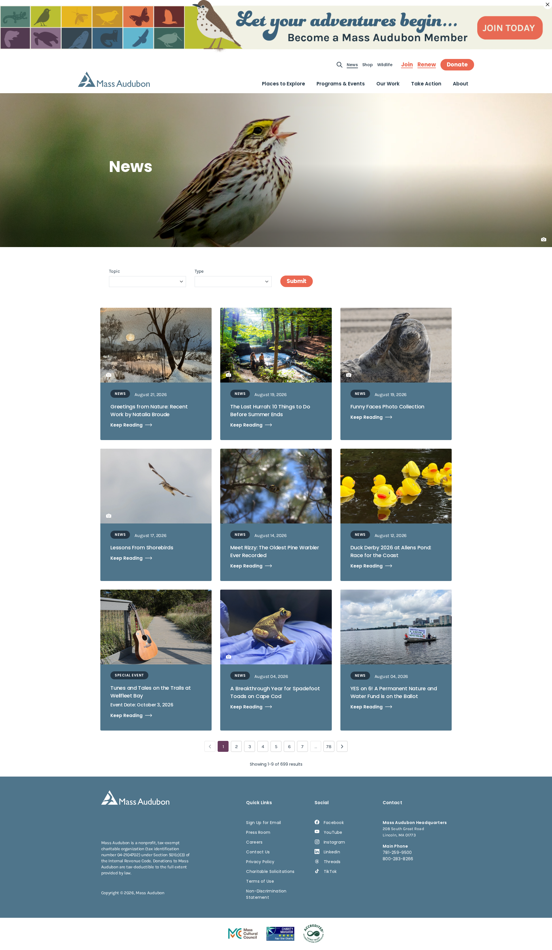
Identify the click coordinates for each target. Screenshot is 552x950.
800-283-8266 (398, 859)
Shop (367, 65)
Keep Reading (126, 425)
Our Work (388, 83)
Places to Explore (283, 83)
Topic (114, 271)
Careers (254, 842)
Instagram (334, 842)
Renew (426, 65)
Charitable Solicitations (270, 871)
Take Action (426, 83)
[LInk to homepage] (114, 79)
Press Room (258, 832)
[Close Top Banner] (547, 4)
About (460, 83)
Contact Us (258, 852)
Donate (457, 64)
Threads (332, 862)
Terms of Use (260, 881)
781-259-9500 (397, 852)
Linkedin (332, 852)
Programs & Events (341, 83)
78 (328, 746)
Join (407, 65)
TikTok (330, 871)
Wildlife (384, 65)
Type (199, 271)
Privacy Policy (260, 862)
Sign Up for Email (263, 822)
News (352, 65)
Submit (296, 281)
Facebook (334, 822)
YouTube (333, 832)
